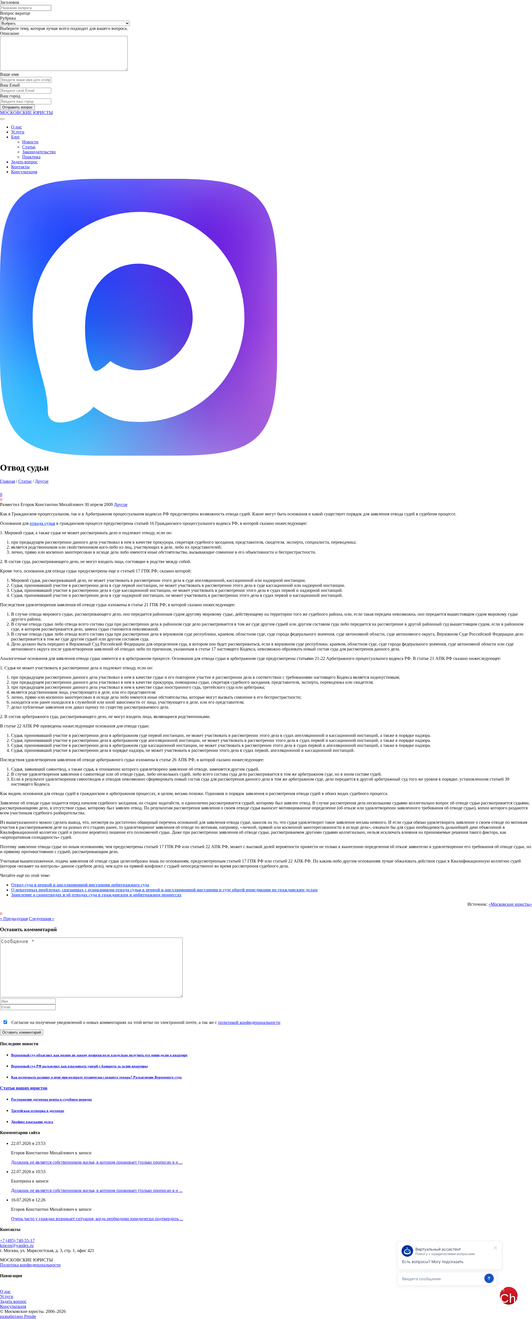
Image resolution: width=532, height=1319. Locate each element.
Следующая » (41, 918)
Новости (30, 142)
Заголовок (9, 2)
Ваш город (10, 96)
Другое (41, 481)
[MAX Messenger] (138, 454)
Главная (7, 481)
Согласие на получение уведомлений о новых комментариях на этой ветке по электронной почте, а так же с (145, 1022)
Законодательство (39, 151)
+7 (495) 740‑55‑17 (17, 1240)
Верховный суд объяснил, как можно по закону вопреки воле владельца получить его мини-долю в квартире (99, 1055)
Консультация (24, 171)
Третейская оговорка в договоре (37, 1111)
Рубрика (8, 18)
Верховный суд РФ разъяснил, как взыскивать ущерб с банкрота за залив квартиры (79, 1066)
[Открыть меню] (2, 119)
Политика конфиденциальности (30, 1265)
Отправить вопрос (17, 107)
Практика (31, 156)
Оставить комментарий (21, 1032)
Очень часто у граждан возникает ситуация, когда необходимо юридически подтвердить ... (97, 1218)
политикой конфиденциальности (249, 1022)
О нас (16, 127)
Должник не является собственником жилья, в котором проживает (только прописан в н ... (97, 1162)
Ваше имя (9, 74)
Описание (9, 33)
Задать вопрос (24, 161)
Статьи (28, 146)
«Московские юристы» (510, 904)
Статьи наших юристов (23, 1088)
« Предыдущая (14, 918)
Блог (15, 137)
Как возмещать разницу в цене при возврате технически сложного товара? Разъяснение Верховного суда (96, 1077)
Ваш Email (10, 85)
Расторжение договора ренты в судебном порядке (51, 1099)
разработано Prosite (18, 1316)
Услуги (17, 132)
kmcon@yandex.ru (17, 1245)
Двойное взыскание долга (32, 1122)
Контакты (20, 166)
